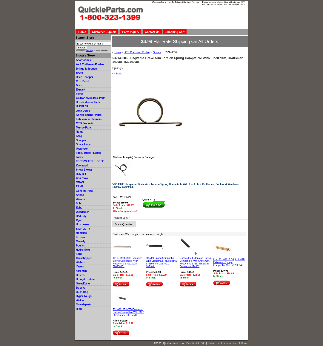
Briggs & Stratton (86, 68)
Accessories (83, 60)
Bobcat (80, 287)
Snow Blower (84, 169)
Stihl (78, 203)
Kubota (80, 237)
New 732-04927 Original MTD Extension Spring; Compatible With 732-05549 (229, 262)
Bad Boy (81, 216)
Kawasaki (81, 165)
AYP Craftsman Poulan (90, 64)
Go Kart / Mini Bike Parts (90, 97)
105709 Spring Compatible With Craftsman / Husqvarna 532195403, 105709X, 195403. (161, 262)
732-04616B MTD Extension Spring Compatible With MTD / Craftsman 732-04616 (128, 312)
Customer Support (104, 31)
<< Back (117, 73)
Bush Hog (82, 291)
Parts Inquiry (130, 31)
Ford (79, 253)
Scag (79, 135)
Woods (80, 199)
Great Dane (83, 283)
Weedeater (82, 211)
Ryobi (79, 220)
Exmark (80, 89)
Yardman (81, 270)
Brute (79, 72)
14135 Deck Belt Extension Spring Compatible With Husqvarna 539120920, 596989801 (127, 262)
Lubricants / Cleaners (88, 119)
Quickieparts (83, 304)
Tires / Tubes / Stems (88, 152)
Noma (79, 131)
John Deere (83, 110)
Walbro (80, 262)
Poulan (80, 245)
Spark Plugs (83, 144)
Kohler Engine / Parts (88, 114)
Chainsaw (82, 178)
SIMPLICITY (83, 228)
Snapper (81, 140)
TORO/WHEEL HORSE (90, 161)
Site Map (89, 51)
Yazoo (79, 266)
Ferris (79, 93)
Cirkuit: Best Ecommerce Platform (227, 343)
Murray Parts (84, 127)
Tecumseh (82, 148)
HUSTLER (82, 106)
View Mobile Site (195, 343)
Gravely (80, 241)
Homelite (81, 232)
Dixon (79, 85)
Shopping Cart (174, 31)
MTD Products (84, 123)
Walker (80, 300)
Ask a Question (123, 224)
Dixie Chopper (84, 77)
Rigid (79, 308)
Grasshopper (84, 258)
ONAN (80, 182)
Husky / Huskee (85, 279)
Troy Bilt (81, 173)
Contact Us (152, 31)
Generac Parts (84, 190)
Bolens (80, 275)
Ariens (80, 194)
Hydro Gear (83, 249)
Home (82, 31)
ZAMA (80, 186)
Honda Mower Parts (88, 102)
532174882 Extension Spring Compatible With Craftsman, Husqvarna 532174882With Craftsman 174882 (195, 262)
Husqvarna (82, 224)
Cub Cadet (82, 81)
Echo (79, 207)
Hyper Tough (83, 296)
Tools (79, 157)
